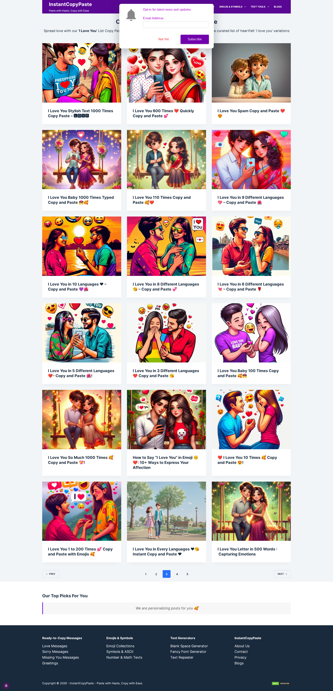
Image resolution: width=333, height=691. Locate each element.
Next (281, 573)
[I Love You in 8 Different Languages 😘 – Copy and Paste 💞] (166, 246)
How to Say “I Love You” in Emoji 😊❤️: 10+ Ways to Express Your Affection (165, 462)
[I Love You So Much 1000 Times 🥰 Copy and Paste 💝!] (81, 419)
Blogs (278, 6)
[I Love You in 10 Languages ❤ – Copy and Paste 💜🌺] (81, 246)
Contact (241, 652)
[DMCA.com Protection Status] (281, 683)
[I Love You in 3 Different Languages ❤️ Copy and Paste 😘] (166, 333)
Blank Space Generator (189, 646)
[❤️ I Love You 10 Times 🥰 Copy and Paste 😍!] (251, 419)
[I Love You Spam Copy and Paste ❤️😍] (251, 73)
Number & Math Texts (124, 657)
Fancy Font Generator (188, 652)
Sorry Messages (55, 652)
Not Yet (163, 39)
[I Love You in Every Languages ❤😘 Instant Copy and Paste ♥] (166, 511)
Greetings (50, 663)
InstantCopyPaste (70, 4)
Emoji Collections (120, 646)
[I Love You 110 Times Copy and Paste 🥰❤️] (166, 159)
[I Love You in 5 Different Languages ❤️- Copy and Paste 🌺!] (81, 333)
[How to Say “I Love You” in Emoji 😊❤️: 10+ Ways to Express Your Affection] (166, 419)
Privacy (240, 657)
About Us (242, 646)
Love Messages (54, 646)
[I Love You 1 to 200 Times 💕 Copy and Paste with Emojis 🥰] (81, 511)
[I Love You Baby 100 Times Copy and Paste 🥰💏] (251, 333)
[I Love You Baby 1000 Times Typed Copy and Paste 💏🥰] (81, 159)
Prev (52, 573)
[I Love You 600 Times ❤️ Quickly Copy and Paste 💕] (166, 73)
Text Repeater (181, 657)
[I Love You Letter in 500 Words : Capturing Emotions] (251, 511)
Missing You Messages (60, 657)
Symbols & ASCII (119, 652)
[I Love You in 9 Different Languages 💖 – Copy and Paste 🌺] (251, 159)
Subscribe (195, 39)
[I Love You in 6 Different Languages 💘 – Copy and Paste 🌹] (251, 246)
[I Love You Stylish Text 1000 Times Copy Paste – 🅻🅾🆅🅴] (81, 73)
